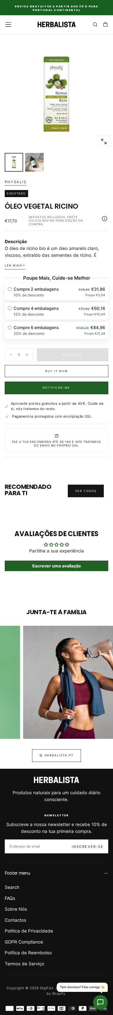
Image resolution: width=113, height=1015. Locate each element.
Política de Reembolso (28, 952)
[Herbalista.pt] (56, 780)
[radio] (57, 291)
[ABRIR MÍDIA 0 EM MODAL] (103, 141)
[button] (8, 24)
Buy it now (56, 371)
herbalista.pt (59, 755)
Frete (72, 217)
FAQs (10, 898)
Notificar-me (56, 387)
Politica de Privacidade (29, 931)
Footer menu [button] (17, 873)
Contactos (15, 920)
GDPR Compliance (24, 942)
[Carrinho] (105, 25)
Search (12, 887)
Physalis (16, 182)
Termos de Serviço (24, 963)
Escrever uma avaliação (56, 565)
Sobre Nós (16, 909)
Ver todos (86, 491)
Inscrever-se (87, 846)
